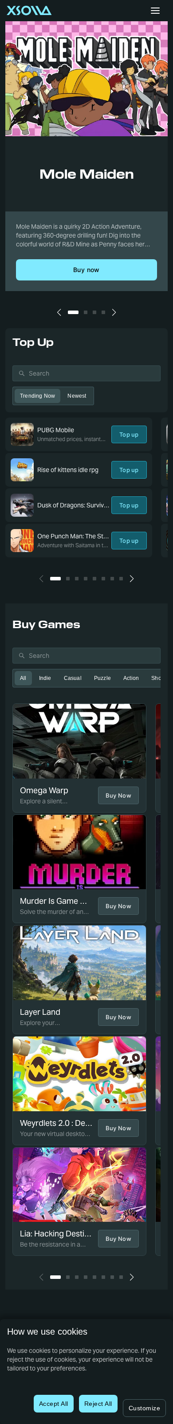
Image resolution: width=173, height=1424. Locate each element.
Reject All (98, 1403)
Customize (145, 1408)
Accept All (53, 1403)
